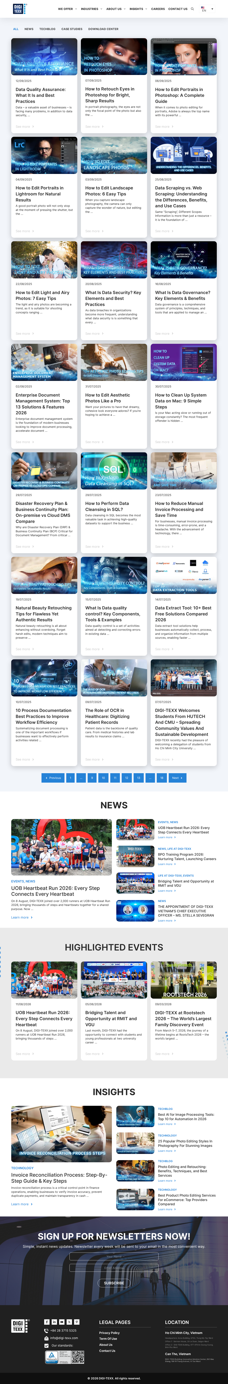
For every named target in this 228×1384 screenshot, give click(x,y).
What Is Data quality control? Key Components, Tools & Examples (112, 613)
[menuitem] (207, 9)
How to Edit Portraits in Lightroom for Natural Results (40, 193)
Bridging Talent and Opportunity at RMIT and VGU (111, 1018)
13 (138, 778)
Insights (136, 9)
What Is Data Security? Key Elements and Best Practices (113, 298)
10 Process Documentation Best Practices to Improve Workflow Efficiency (43, 716)
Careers (158, 9)
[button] (76, 9)
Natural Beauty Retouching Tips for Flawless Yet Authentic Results (44, 613)
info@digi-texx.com (64, 1338)
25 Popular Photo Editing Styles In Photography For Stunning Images (185, 1143)
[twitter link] (54, 1322)
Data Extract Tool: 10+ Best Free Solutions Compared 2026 (183, 613)
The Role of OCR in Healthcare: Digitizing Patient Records (107, 716)
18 (161, 778)
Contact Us (177, 9)
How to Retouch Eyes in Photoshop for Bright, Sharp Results (109, 94)
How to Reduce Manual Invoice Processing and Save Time (179, 509)
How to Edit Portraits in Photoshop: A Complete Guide (179, 95)
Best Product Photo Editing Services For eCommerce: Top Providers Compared (187, 1199)
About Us (113, 9)
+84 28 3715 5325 (63, 1330)
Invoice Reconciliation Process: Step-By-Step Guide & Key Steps (59, 1178)
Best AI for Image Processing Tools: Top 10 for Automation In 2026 (186, 1117)
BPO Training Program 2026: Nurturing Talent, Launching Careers (187, 856)
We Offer (65, 9)
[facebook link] (76, 1322)
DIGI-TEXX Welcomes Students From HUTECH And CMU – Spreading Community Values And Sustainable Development (181, 722)
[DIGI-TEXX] (20, 8)
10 (103, 778)
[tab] (16, 29)
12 (126, 778)
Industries (89, 9)
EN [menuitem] (204, 10)
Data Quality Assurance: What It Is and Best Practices (41, 95)
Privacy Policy (109, 1333)
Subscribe (114, 1283)
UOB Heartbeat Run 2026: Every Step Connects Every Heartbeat (55, 891)
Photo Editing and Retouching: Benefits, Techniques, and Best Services (182, 1171)
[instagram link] (47, 1322)
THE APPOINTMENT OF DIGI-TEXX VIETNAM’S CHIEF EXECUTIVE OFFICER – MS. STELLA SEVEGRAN (186, 911)
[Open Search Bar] (192, 9)
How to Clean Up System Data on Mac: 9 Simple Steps (181, 401)
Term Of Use (108, 1338)
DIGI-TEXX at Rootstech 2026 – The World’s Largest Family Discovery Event (183, 1018)
